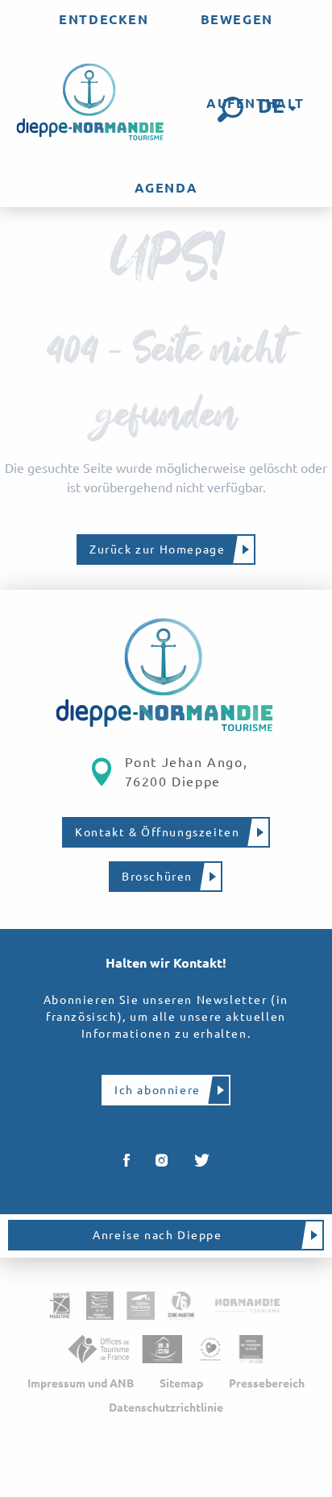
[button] (230, 109)
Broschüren (157, 876)
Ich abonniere (157, 1090)
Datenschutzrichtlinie (166, 1407)
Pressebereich (267, 1383)
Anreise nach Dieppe (157, 1235)
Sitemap (181, 1383)
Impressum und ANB (80, 1383)
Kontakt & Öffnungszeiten (157, 832)
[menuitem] (103, 19)
